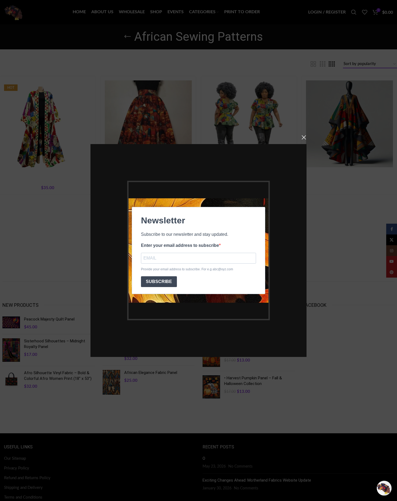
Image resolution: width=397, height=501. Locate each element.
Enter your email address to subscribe (180, 245)
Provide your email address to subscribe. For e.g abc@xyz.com (187, 269)
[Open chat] (384, 488)
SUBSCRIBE (159, 281)
